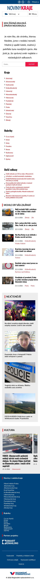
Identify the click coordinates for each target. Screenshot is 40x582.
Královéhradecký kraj (12, 492)
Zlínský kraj (8, 508)
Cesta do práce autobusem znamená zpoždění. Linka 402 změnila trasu (17, 188)
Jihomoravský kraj (10, 488)
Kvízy (7, 143)
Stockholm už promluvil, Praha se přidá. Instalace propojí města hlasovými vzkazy (26, 279)
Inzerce (21, 564)
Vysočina (9, 117)
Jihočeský (9, 78)
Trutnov (17, 257)
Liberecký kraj (9, 495)
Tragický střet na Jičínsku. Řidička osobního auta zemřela (17, 386)
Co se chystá (10, 137)
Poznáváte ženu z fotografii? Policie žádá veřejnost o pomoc (18, 355)
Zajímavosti (10, 156)
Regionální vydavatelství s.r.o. (23, 577)
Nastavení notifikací (28, 560)
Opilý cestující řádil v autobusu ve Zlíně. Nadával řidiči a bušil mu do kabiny (25, 211)
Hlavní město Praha (11, 483)
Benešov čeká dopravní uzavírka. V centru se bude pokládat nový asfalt (20, 196)
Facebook (19, 2)
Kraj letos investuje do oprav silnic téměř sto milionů (25, 250)
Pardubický (9, 101)
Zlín (32, 217)
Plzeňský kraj (9, 503)
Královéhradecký (11, 88)
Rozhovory (9, 153)
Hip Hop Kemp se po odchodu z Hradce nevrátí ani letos (26, 235)
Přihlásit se (35, 2)
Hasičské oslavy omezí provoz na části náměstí (26, 264)
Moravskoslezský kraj (12, 497)
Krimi (8, 140)
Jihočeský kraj (9, 486)
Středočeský (10, 110)
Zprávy (8, 159)
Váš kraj (12, 14)
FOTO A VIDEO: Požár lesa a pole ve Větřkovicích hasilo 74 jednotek (18, 417)
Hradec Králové (20, 243)
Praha (8, 107)
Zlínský (8, 120)
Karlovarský (10, 85)
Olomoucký (9, 98)
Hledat (32, 64)
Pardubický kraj (9, 501)
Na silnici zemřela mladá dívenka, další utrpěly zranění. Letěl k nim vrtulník (19, 324)
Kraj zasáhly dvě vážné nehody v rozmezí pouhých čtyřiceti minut (19, 184)
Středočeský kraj (10, 506)
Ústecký (8, 114)
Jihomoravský (10, 82)
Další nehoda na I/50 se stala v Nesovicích (19, 174)
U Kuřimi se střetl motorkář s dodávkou (19, 176)
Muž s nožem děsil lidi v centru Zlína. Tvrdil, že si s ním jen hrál (26, 224)
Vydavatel (10, 556)
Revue (8, 149)
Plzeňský (9, 104)
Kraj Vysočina (9, 490)
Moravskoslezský (11, 94)
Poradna (8, 146)
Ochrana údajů (12, 560)
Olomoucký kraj (10, 499)
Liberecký (9, 91)
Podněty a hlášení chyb (25, 556)
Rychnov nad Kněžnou (22, 272)
